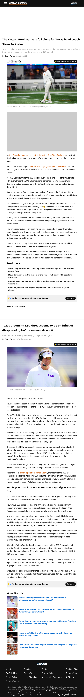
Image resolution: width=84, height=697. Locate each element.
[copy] (19, 61)
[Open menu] (5, 3)
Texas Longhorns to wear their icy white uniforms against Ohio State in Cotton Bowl (41, 270)
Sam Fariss (10, 56)
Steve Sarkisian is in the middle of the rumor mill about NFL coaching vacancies (40, 276)
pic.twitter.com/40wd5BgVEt (59, 210)
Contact (45, 669)
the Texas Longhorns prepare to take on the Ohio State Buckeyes (37, 155)
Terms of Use (71, 673)
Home (9, 306)
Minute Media (16, 687)
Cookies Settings (13, 681)
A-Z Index (70, 677)
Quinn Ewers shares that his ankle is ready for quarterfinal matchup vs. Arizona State (41, 282)
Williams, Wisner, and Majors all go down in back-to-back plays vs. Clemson (39, 289)
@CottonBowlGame (40, 203)
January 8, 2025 (36, 212)
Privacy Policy (48, 673)
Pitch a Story (29, 673)
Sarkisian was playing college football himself (48, 166)
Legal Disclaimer (31, 677)
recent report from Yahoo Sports (33, 473)
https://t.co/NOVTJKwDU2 (35, 210)
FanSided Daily (12, 673)
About (8, 669)
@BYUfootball (58, 203)
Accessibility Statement (52, 677)
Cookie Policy (11, 677)
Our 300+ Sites (72, 669)
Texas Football (19, 306)
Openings (28, 669)
